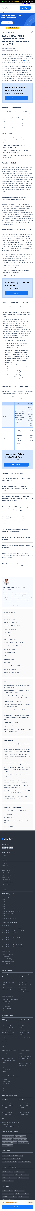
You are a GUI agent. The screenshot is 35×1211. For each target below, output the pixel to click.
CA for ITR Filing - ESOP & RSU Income (12, 935)
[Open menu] (32, 8)
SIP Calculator (8, 817)
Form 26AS (7, 662)
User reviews (5, 872)
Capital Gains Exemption (26, 1030)
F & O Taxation (6, 963)
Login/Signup (25, 8)
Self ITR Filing (5, 897)
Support (4, 855)
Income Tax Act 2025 (10, 669)
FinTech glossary (6, 879)
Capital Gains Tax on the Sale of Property (16, 726)
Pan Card (4, 1079)
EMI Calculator (23, 982)
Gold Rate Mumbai (7, 1114)
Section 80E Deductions (25, 1061)
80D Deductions (23, 1058)
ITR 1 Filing (4, 1037)
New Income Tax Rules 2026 (12, 665)
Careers (4, 868)
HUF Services (5, 956)
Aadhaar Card (6, 1081)
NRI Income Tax (6, 1069)
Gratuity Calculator (7, 1004)
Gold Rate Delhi (6, 1107)
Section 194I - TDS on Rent (11, 722)
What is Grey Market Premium (10, 1122)
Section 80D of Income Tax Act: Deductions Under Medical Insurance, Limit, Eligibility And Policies (16, 717)
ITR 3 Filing (4, 1041)
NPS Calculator (6, 1011)
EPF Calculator (6, 1006)
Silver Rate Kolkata (24, 1112)
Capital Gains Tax (24, 1023)
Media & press (6, 870)
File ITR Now (17, 1207)
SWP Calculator (6, 1008)
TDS (13, 32)
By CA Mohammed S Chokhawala (8, 48)
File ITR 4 (4, 906)
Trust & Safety (6, 884)
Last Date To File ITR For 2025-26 (13, 642)
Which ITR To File (6, 1030)
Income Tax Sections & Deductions (14, 645)
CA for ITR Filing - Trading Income (11, 939)
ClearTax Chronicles (7, 882)
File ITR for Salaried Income (9, 908)
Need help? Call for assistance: (17, 4)
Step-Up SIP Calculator (25, 984)
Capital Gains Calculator (9, 987)
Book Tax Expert (7, 23)
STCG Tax (21, 1027)
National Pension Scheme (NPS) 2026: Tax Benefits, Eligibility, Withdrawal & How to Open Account (17, 756)
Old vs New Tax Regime (10, 629)
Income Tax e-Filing (9, 619)
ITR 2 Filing (7, 615)
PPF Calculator (6, 1001)
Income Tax (8, 32)
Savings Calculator (24, 991)
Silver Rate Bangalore (25, 1103)
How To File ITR (8, 632)
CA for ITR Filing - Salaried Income (11, 928)
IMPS (3, 1091)
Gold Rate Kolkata (7, 1112)
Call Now (30, 1202)
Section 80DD (23, 1065)
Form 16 (4, 1046)
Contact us (5, 865)
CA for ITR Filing (6, 925)
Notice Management (8, 954)
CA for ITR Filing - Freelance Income (12, 944)
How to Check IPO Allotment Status (12, 1127)
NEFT (3, 1088)
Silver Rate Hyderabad (25, 1110)
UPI (2, 1086)
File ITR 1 (4, 899)
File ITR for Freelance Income (10, 915)
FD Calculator (22, 987)
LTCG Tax (21, 1025)
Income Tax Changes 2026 (11, 672)
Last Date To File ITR (7, 1027)
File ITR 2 (4, 901)
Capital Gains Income (10, 652)
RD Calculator (22, 989)
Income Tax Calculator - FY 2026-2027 (15, 810)
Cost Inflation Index (24, 1032)
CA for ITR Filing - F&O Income (10, 932)
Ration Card (5, 1083)
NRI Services (5, 966)
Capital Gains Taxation (8, 961)
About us (4, 863)
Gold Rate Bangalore (8, 1103)
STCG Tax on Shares (24, 1034)
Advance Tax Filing (7, 959)
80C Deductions (23, 1054)
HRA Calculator (8, 814)
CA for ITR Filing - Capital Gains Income (13, 930)
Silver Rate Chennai (24, 1105)
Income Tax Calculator (10, 622)
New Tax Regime (8, 635)
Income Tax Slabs (7, 1023)
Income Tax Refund (9, 649)
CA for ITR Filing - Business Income (11, 942)
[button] (17, 12)
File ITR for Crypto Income (9, 918)
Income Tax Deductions (25, 1056)
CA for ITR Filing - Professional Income (12, 946)
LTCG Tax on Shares (24, 1037)
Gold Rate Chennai (7, 1105)
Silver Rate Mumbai (24, 1114)
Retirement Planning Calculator (11, 999)
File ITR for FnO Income (8, 913)
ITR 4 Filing (4, 1044)
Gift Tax (4, 1071)
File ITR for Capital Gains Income (11, 911)
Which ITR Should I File (10, 639)
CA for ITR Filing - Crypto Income (11, 937)
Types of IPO (5, 1124)
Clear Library (5, 877)
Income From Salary (7, 1058)
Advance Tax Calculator (8, 982)
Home (3, 32)
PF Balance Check (9, 659)
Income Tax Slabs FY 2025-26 (12, 625)
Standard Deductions (25, 1063)
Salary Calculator (8, 826)
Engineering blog (6, 875)
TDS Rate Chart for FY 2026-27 (12, 701)
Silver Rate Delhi (23, 1107)
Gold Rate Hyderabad (8, 1110)
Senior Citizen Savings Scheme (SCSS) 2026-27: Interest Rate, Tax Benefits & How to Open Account (17, 769)
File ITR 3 (4, 904)
